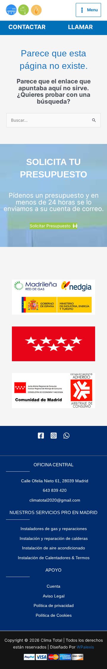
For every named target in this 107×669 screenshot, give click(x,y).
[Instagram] (53, 435)
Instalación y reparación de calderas (54, 538)
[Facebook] (40, 435)
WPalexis (85, 647)
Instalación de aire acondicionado (53, 548)
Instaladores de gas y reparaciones (54, 529)
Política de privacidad (54, 605)
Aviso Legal (53, 596)
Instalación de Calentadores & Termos (53, 558)
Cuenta (53, 586)
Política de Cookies (54, 615)
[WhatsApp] (66, 435)
